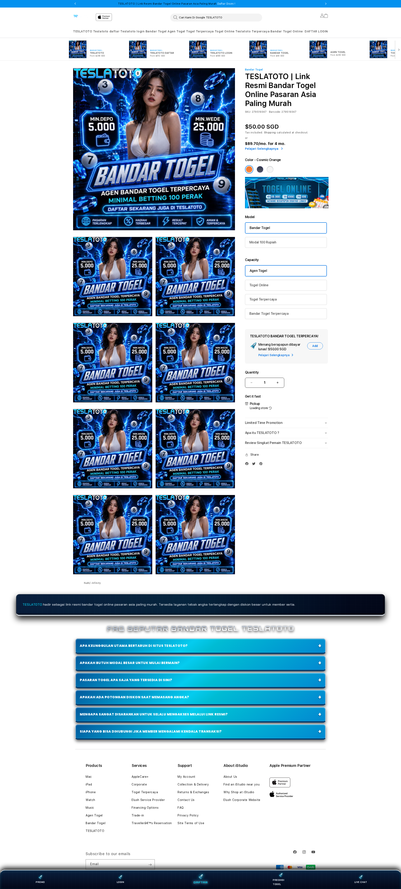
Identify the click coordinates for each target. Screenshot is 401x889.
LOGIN (120, 882)
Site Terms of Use (191, 823)
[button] (82, 31)
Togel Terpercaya (200, 31)
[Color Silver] (270, 169)
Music (90, 807)
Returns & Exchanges (193, 792)
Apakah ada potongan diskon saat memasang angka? (134, 697)
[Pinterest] (262, 465)
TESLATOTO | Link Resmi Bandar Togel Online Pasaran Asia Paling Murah (176, 3)
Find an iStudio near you (241, 784)
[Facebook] (248, 465)
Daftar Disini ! (226, 3)
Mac (89, 776)
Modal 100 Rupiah (262, 242)
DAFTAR (200, 882)
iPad (89, 784)
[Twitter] (255, 465)
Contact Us (186, 800)
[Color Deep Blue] (260, 169)
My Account (186, 776)
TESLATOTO (82, 31)
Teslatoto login (132, 31)
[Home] (82, 15)
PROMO (40, 882)
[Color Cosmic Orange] (249, 169)
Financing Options (145, 807)
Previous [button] (75, 4)
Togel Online (225, 31)
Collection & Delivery (193, 784)
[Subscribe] (150, 864)
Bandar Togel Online (286, 31)
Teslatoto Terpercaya (252, 31)
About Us (230, 776)
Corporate (139, 784)
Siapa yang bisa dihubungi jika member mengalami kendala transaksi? (151, 731)
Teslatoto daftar (106, 31)
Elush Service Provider (148, 800)
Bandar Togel (156, 31)
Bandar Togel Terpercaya (269, 314)
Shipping (270, 132)
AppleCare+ (140, 776)
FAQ (181, 807)
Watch (90, 800)
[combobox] (216, 17)
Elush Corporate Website (241, 800)
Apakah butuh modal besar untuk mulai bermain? (130, 662)
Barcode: (275, 111)
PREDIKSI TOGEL (278, 882)
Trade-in (138, 815)
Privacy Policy (188, 815)
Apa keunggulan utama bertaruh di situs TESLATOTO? (134, 645)
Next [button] (326, 4)
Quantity (252, 372)
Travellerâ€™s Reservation (152, 823)
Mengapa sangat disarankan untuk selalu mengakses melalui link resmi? (154, 714)
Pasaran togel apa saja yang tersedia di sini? (126, 680)
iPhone (91, 792)
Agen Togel (176, 31)
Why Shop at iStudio (238, 792)
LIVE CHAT (360, 882)
